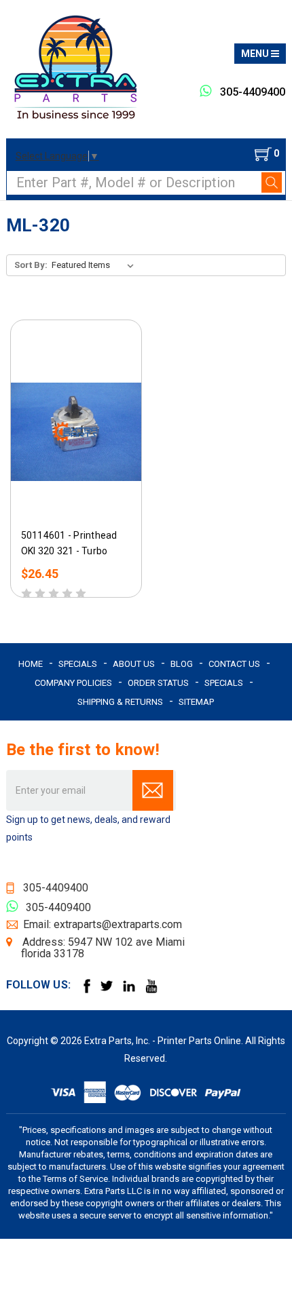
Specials (77, 664)
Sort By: (31, 265)
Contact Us (234, 664)
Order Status (158, 683)
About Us (134, 664)
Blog (181, 664)
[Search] (271, 182)
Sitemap (196, 702)
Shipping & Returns (120, 702)
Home (30, 664)
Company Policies (73, 683)
